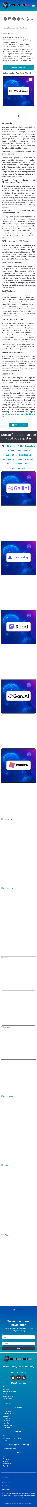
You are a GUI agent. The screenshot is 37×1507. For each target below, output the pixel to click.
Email (4, 1341)
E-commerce (8, 459)
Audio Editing (24, 450)
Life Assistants (13, 28)
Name (4, 1334)
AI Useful (11, 450)
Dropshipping (25, 455)
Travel (28, 73)
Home (5, 28)
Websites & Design (19, 468)
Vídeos (27, 464)
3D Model (11, 446)
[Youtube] (18, 1377)
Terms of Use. (6, 1489)
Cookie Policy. (6, 1486)
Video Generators (14, 464)
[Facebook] (13, 1377)
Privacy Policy (6, 1482)
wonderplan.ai (17, 388)
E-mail (19, 459)
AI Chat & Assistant (26, 446)
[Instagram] (24, 1377)
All (3, 446)
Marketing (29, 459)
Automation (11, 455)
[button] (5, 19)
